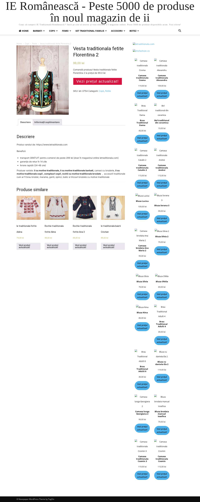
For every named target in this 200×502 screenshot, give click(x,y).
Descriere (25, 122)
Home (19, 43)
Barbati (37, 30)
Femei (65, 30)
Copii (52, 30)
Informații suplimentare (47, 122)
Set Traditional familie (89, 30)
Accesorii (117, 30)
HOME (25, 30)
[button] (179, 31)
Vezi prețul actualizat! (97, 81)
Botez (133, 30)
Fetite (34, 43)
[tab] (25, 122)
